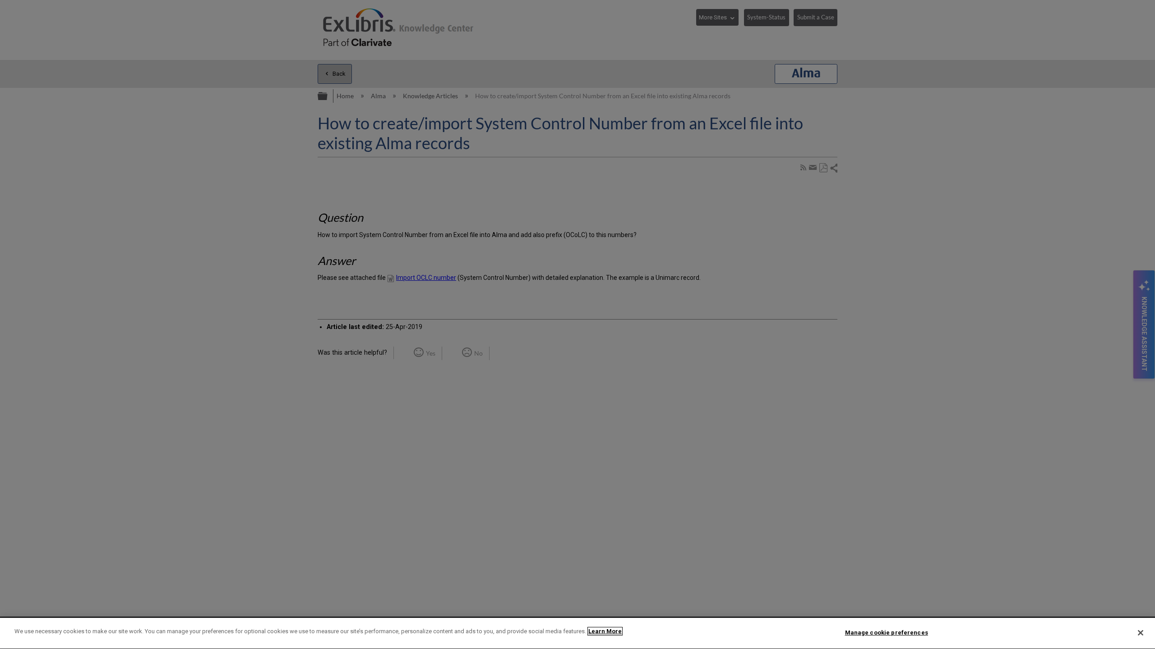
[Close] (1140, 633)
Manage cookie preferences (886, 632)
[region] (577, 633)
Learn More (605, 631)
